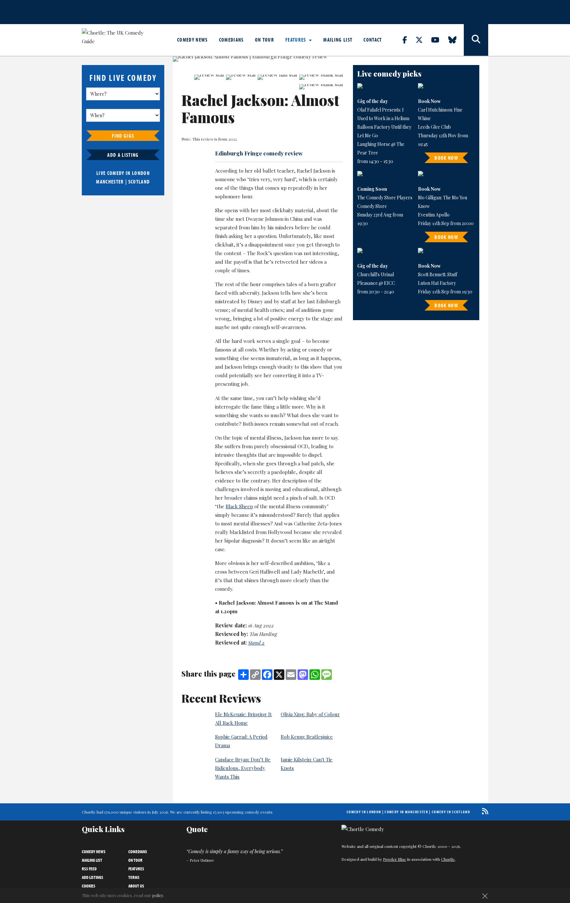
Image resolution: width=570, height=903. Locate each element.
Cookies (88, 886)
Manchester (110, 181)
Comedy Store (372, 206)
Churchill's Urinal (375, 274)
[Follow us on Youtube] (439, 40)
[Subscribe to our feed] (483, 811)
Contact (373, 39)
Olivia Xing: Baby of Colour (310, 714)
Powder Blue (394, 859)
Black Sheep (239, 506)
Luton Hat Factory (437, 283)
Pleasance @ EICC (376, 283)
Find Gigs (123, 135)
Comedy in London (364, 811)
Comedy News (192, 39)
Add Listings (92, 877)
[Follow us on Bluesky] (456, 40)
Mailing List (337, 39)
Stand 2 (256, 642)
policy (157, 895)
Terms (134, 877)
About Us (136, 886)
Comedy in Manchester (406, 811)
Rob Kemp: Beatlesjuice (307, 736)
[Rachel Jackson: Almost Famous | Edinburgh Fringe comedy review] (258, 59)
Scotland (139, 181)
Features (296, 39)
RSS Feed (89, 869)
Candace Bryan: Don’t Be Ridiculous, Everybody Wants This (242, 768)
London (141, 173)
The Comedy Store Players (384, 197)
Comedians (231, 39)
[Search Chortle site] (476, 40)
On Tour (264, 39)
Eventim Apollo (434, 215)
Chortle (448, 859)
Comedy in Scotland (451, 811)
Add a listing (123, 154)
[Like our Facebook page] (408, 40)
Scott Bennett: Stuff (437, 274)
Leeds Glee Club (434, 127)
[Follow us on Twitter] (423, 40)
